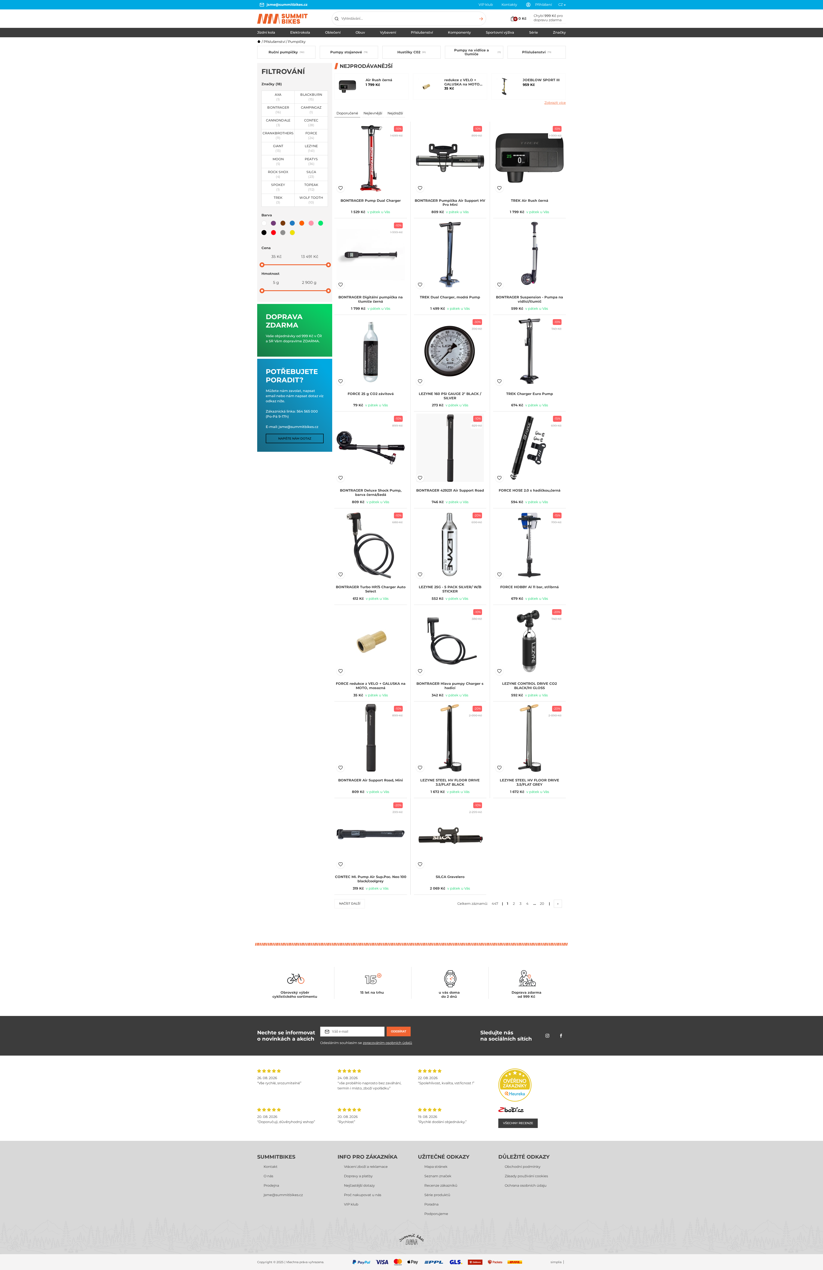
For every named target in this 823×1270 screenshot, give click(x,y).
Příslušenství (422, 32)
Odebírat (398, 1031)
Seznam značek (437, 1176)
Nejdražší (395, 113)
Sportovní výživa (500, 32)
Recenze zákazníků (440, 1185)
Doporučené (347, 113)
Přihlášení (543, 5)
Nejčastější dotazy (359, 1185)
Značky (559, 32)
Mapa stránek (436, 1167)
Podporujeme (436, 1214)
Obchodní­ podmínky (523, 1167)
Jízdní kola (266, 32)
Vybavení (388, 32)
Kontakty (509, 5)
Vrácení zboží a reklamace (366, 1167)
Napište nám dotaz (294, 438)
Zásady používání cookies (526, 1176)
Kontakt (271, 1167)
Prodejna (271, 1185)
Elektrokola (300, 32)
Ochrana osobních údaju (526, 1185)
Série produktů (437, 1195)
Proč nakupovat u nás (362, 1195)
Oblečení (333, 32)
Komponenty (459, 32)
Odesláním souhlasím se (366, 1043)
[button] (340, 188)
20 (542, 904)
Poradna (431, 1204)
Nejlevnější (372, 113)
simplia (556, 1262)
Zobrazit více (555, 103)
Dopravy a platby (358, 1176)
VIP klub (486, 5)
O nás (268, 1176)
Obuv (360, 32)
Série (533, 32)
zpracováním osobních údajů (387, 1043)
